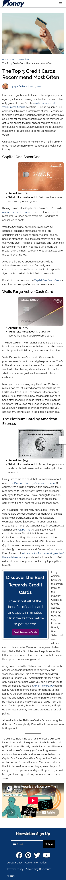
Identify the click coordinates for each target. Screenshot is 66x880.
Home (5, 59)
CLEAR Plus (25, 529)
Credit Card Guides (19, 59)
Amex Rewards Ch (43, 685)
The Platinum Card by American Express (32, 483)
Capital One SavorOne (46, 280)
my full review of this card (16, 212)
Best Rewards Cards (25, 632)
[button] (60, 3)
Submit (49, 844)
